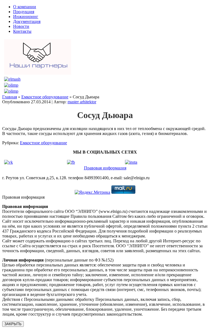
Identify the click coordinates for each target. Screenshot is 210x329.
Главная (9, 97)
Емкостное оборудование (44, 97)
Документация (26, 21)
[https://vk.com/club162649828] (8, 162)
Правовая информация (105, 168)
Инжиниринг (25, 16)
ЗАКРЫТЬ (13, 324)
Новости (21, 26)
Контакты (22, 31)
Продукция (23, 11)
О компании (24, 6)
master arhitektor (82, 101)
